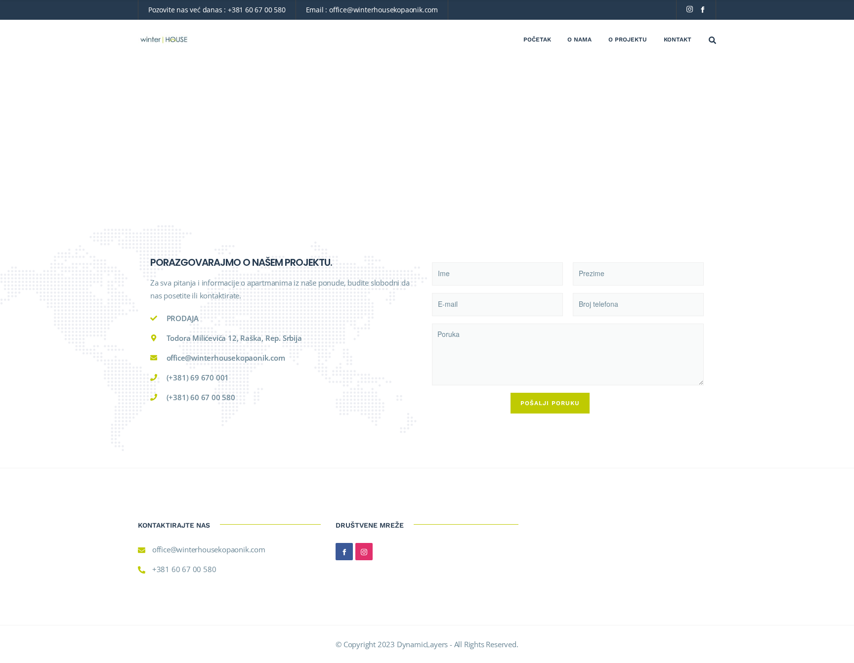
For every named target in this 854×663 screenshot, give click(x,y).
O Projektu (627, 39)
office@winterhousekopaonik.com (383, 9)
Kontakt (677, 39)
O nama (579, 39)
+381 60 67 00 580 (257, 9)
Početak (537, 39)
